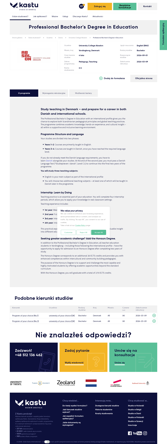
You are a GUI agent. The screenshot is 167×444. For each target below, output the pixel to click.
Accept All (99, 232)
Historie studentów (103, 409)
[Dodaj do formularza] (154, 315)
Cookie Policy (80, 225)
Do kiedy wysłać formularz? (74, 405)
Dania (60, 38)
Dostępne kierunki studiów (107, 405)
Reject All (83, 232)
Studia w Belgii (134, 409)
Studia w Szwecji (135, 421)
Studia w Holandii (136, 405)
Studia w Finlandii (136, 417)
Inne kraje (132, 425)
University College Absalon (78, 38)
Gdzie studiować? (34, 38)
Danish (49, 160)
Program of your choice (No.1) (25, 315)
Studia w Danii (134, 413)
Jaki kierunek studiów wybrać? (72, 410)
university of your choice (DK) (62, 315)
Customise (68, 232)
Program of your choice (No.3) (25, 321)
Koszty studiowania (104, 413)
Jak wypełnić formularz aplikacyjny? (73, 417)
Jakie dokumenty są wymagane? (71, 423)
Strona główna (17, 38)
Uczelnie (49, 38)
